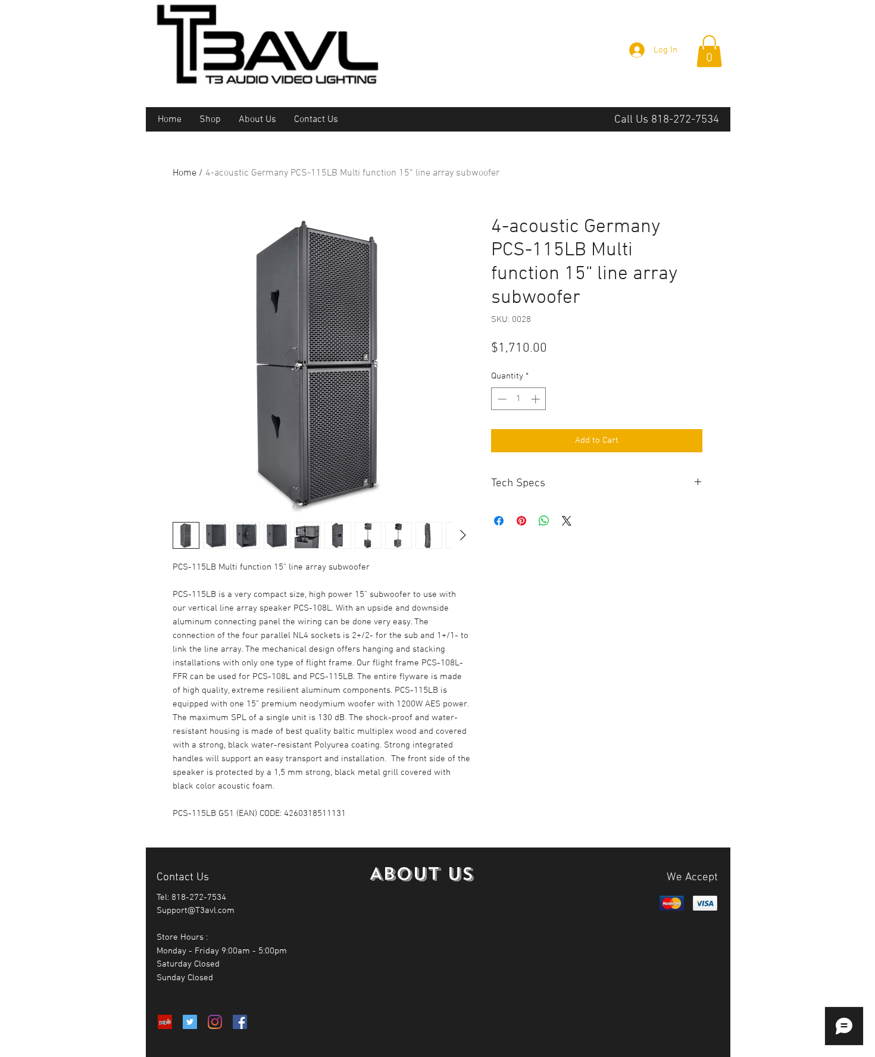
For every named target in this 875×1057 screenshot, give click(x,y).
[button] (709, 51)
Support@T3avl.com (196, 910)
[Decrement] (501, 399)
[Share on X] (567, 521)
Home (184, 173)
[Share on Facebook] (499, 521)
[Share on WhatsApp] (544, 521)
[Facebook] (240, 1022)
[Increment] (537, 399)
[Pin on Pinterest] (521, 521)
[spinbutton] (519, 399)
